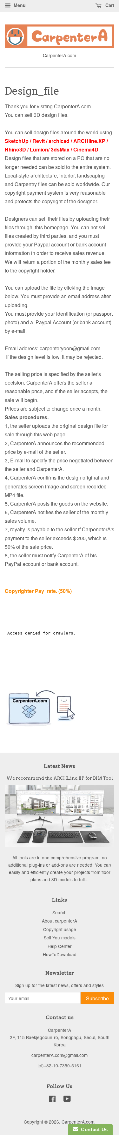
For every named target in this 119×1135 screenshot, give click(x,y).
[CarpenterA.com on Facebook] (52, 1100)
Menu (19, 5)
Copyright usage (59, 929)
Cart (109, 5)
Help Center (60, 946)
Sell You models (60, 937)
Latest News (59, 766)
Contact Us (93, 1129)
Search (59, 912)
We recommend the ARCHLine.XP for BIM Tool (59, 778)
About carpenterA (59, 920)
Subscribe (97, 998)
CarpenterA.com (78, 1121)
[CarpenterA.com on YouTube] (67, 1100)
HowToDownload (59, 954)
